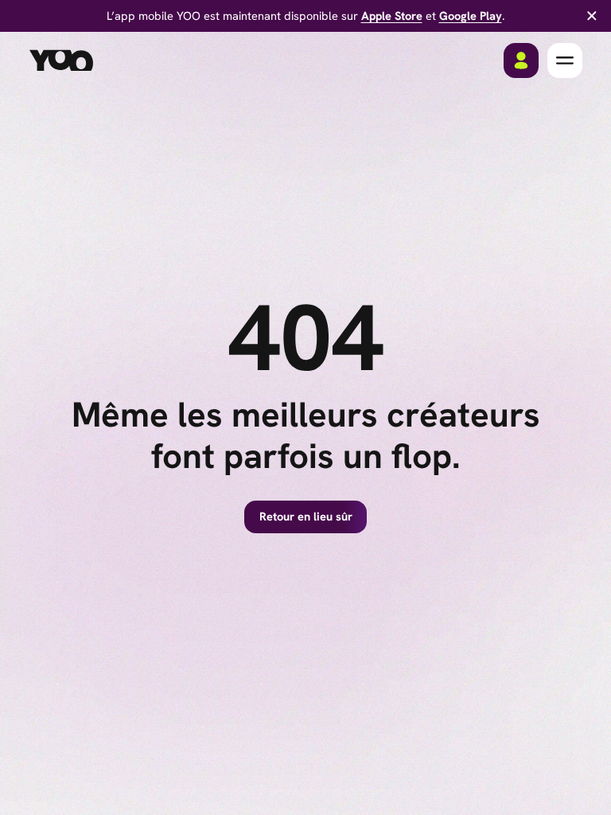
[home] (61, 60)
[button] (564, 60)
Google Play (470, 15)
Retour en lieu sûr (305, 516)
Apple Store (391, 15)
